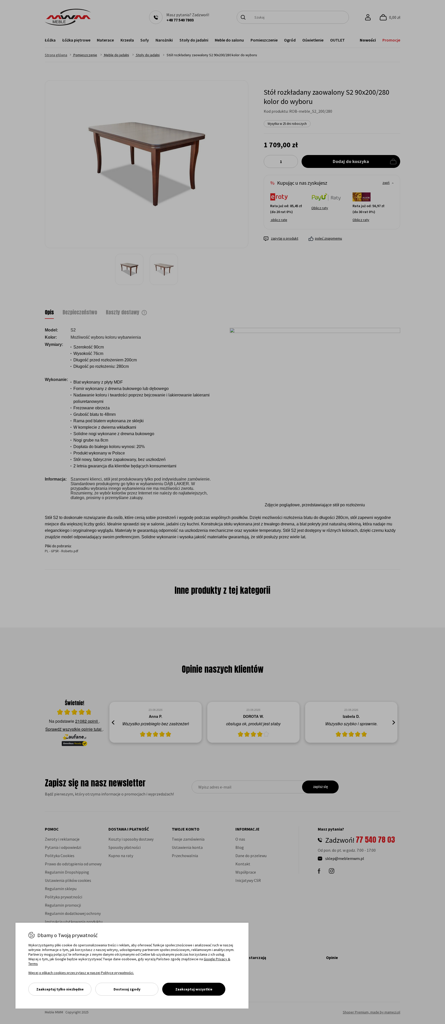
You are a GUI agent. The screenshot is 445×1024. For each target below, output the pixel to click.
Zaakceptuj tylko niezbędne (60, 989)
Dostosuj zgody (127, 989)
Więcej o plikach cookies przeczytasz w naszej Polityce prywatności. (81, 972)
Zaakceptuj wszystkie (193, 989)
